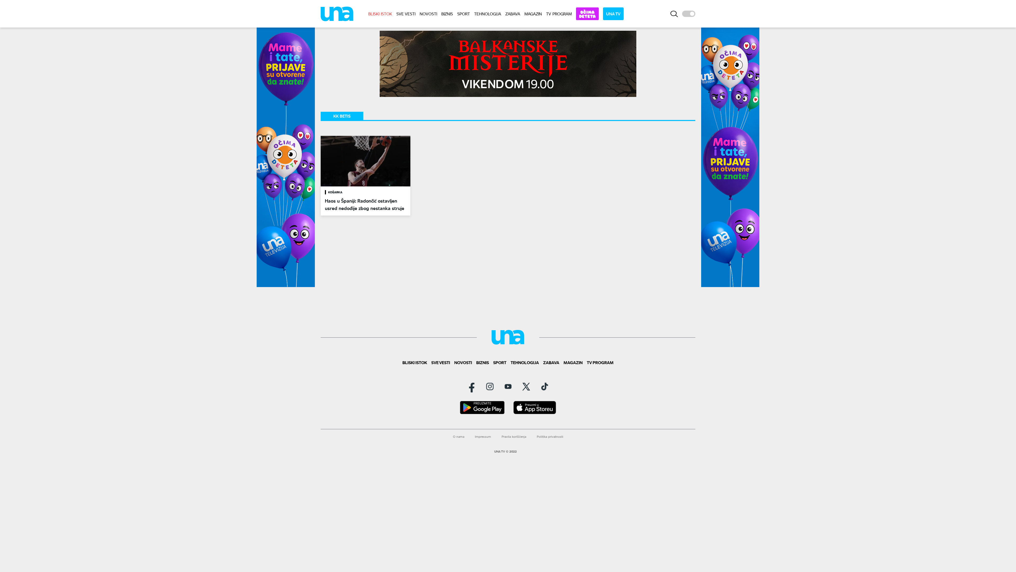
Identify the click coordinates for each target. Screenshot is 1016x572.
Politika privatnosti (550, 437)
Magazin (533, 13)
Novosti (428, 13)
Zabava (512, 13)
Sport (463, 13)
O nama (458, 437)
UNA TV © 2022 (505, 451)
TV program (559, 13)
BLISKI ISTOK (380, 13)
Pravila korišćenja (514, 437)
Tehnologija (487, 13)
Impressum (483, 437)
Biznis (447, 13)
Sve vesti (405, 13)
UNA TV (613, 13)
